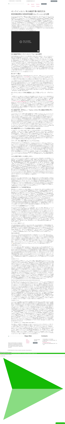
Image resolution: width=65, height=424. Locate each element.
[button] (54, 1)
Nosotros (32, 4)
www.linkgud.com (35, 350)
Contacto (37, 6)
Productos (37, 4)
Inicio (28, 4)
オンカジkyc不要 (26, 76)
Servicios (33, 6)
